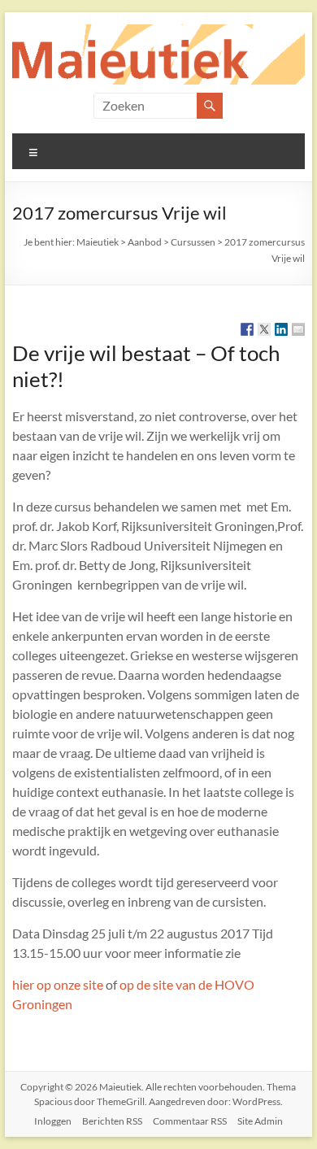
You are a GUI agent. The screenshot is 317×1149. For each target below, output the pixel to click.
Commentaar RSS (190, 1121)
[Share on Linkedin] (281, 329)
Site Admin (260, 1121)
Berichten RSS (112, 1121)
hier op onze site (57, 984)
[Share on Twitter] (264, 329)
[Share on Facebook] (247, 329)
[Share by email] (298, 329)
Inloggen (53, 1121)
